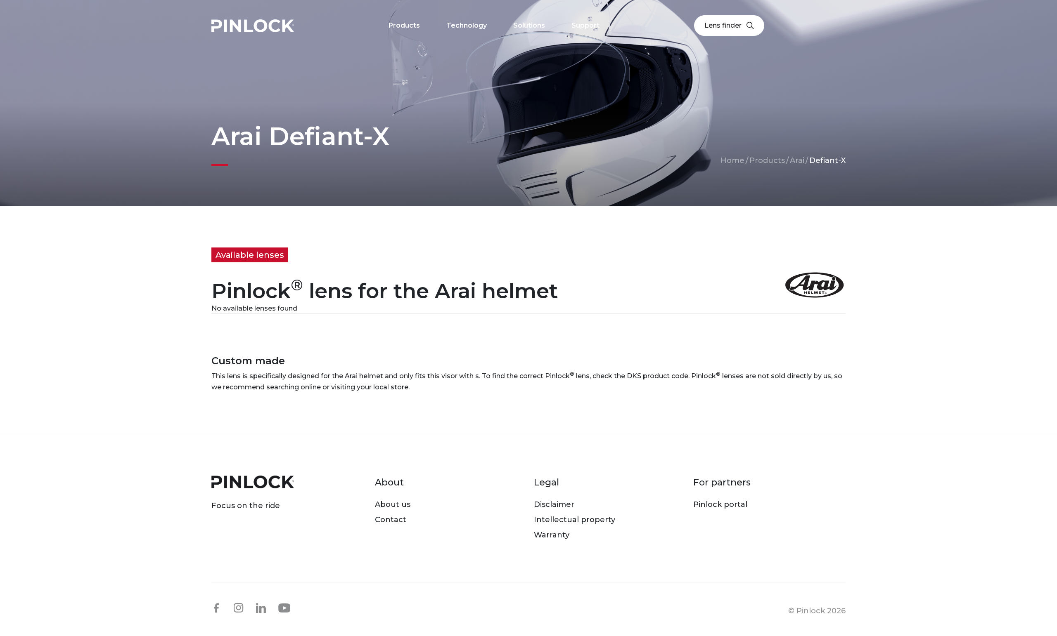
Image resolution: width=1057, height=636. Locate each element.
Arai (797, 160)
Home (732, 160)
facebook (216, 608)
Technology (466, 25)
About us (392, 504)
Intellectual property (574, 519)
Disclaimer (554, 504)
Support (585, 25)
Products (767, 160)
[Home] (252, 25)
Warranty (551, 534)
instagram (239, 608)
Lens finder (723, 25)
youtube (284, 608)
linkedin (261, 608)
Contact (390, 519)
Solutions (529, 25)
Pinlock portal (720, 504)
